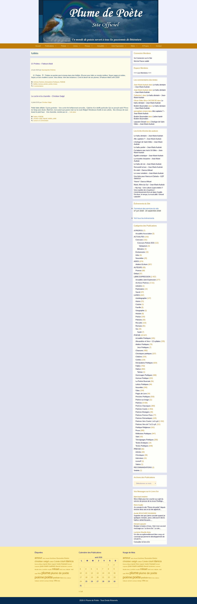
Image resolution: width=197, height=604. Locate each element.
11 (86, 573)
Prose (138, 430)
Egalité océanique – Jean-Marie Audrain (148, 156)
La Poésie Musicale (143, 381)
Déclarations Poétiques (52, 82)
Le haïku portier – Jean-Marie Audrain (148, 147)
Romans (139, 326)
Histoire (138, 314)
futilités (35, 84)
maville (50, 569)
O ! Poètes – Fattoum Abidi (42, 64)
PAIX (39, 573)
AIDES (136, 261)
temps (55, 84)
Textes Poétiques (142, 446)
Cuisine (138, 304)
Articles (138, 452)
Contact (159, 46)
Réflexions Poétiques (143, 433)
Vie (137, 329)
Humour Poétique (142, 378)
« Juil (81, 591)
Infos (137, 255)
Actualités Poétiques (143, 338)
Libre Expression (117, 46)
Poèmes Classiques (143, 406)
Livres (75, 46)
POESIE (62, 82)
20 (97, 577)
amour (38, 557)
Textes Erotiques (142, 443)
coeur (51, 561)
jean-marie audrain (47, 566)
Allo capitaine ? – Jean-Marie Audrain (147, 139)
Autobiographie (141, 298)
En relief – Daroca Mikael (143, 170)
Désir (49, 564)
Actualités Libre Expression (146, 280)
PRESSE (137, 449)
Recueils (139, 323)
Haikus (138, 369)
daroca (69, 561)
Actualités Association (144, 234)
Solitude (37, 581)
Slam (137, 437)
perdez (46, 84)
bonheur (53, 558)
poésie (56, 577)
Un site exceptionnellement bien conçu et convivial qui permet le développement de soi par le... (149, 536)
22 (109, 577)
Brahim (66, 558)
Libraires (139, 286)
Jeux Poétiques (143, 347)
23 (114, 577)
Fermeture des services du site (146, 208)
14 (103, 573)
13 (97, 573)
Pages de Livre (141, 394)
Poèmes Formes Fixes (144, 415)
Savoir (138, 292)
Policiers (139, 320)
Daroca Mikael (39, 564)
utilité (54, 118)
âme (58, 581)
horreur (40, 84)
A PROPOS (138, 230)
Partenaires (140, 289)
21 (103, 577)
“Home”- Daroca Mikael (142, 181)
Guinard (64, 564)
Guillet (59, 564)
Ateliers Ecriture (141, 264)
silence (69, 578)
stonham (46, 581)
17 (81, 577)
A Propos (145, 46)
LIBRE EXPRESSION (142, 277)
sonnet (41, 581)
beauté (48, 558)
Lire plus (73, 112)
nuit (72, 569)
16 (114, 573)
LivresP (138, 461)
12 (92, 573)
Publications (49, 46)
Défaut (136, 274)
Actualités (100, 46)
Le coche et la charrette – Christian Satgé (48, 96)
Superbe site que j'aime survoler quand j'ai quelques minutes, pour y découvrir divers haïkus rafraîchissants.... (149, 518)
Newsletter (140, 258)
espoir (54, 564)
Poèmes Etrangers (143, 412)
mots (64, 569)
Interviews (139, 458)
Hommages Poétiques (144, 375)
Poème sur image (142, 400)
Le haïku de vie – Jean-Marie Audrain (147, 164)
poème (39, 577)
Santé (139, 332)
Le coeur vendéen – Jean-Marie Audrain (148, 173)
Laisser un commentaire (40, 120)
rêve (65, 578)
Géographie (140, 310)
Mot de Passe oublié (141, 61)
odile (36, 573)
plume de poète (60, 573)
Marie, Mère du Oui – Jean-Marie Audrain (149, 185)
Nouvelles (139, 387)
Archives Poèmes (38, 82)
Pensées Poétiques (143, 397)
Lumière (44, 569)
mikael (55, 569)
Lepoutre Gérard (140, 122)
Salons (138, 464)
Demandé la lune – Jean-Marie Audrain (148, 167)
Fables (35, 116)
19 (92, 577)
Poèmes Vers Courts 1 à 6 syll (147, 421)
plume (45, 573)
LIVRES (137, 295)
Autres (138, 301)
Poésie (63, 46)
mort (61, 569)
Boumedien (60, 558)
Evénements (140, 252)
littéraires (140, 249)
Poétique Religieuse (143, 427)
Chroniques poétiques (144, 354)
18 (86, 577)
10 (81, 573)
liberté (58, 566)
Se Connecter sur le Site (143, 58)
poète (48, 577)
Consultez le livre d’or (142, 542)
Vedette (136, 470)
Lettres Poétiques (142, 384)
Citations (139, 357)
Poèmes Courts (141, 409)
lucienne (64, 566)
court (62, 561)
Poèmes (139, 403)
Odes (138, 390)
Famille (138, 307)
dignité (45, 118)
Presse (87, 46)
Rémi (62, 578)
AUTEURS (138, 267)
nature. (68, 569)
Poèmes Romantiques (144, 418)
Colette (57, 561)
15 (109, 573)
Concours (139, 240)
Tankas (140, 372)
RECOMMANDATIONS (143, 467)
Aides (133, 46)
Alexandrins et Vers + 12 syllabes (148, 341)
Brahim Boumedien (141, 106)
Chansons (139, 350)
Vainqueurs (143, 246)
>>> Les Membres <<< (142, 73)
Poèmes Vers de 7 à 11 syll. (146, 424)
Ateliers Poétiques (142, 344)
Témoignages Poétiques (145, 440)
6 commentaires (38, 86)
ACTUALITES (139, 237)
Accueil (38, 46)
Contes (138, 360)
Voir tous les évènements (144, 218)
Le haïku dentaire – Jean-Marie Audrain (148, 136)
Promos (138, 270)
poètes (51, 84)
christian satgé (37, 118)
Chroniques (140, 455)
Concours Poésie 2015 (145, 243)
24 (81, 581)
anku (44, 558)
